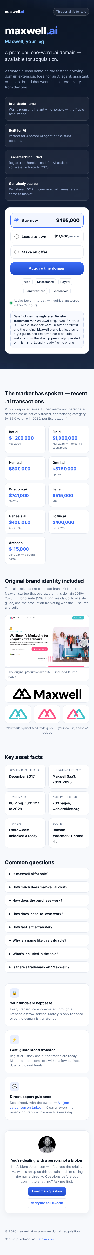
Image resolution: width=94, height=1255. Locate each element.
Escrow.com (45, 1239)
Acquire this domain (47, 268)
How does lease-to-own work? (38, 914)
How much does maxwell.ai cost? (40, 887)
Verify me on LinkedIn (47, 1203)
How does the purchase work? (37, 900)
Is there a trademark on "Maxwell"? (41, 967)
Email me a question (47, 1191)
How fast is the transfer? (33, 927)
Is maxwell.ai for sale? (31, 874)
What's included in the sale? (35, 954)
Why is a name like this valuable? (39, 940)
